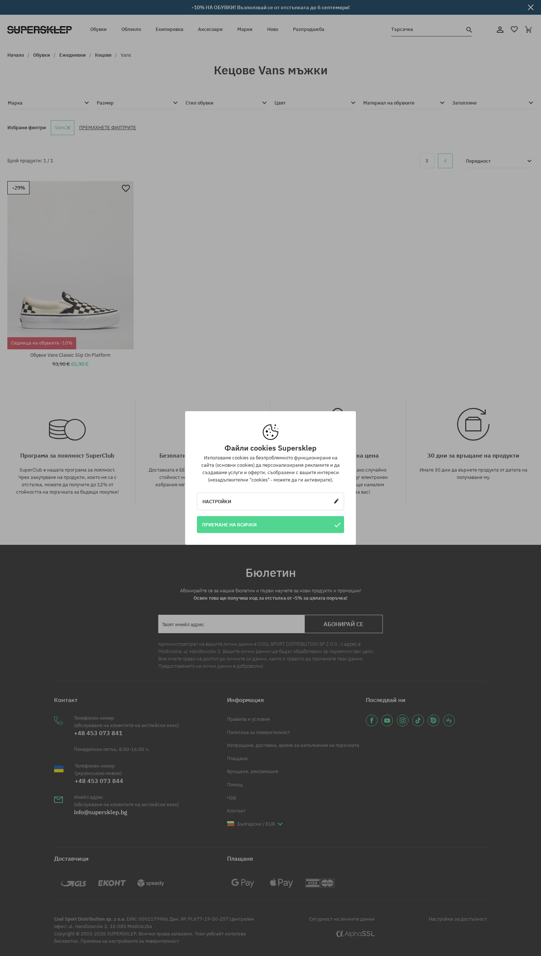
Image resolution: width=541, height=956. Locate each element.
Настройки (216, 501)
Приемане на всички (229, 524)
